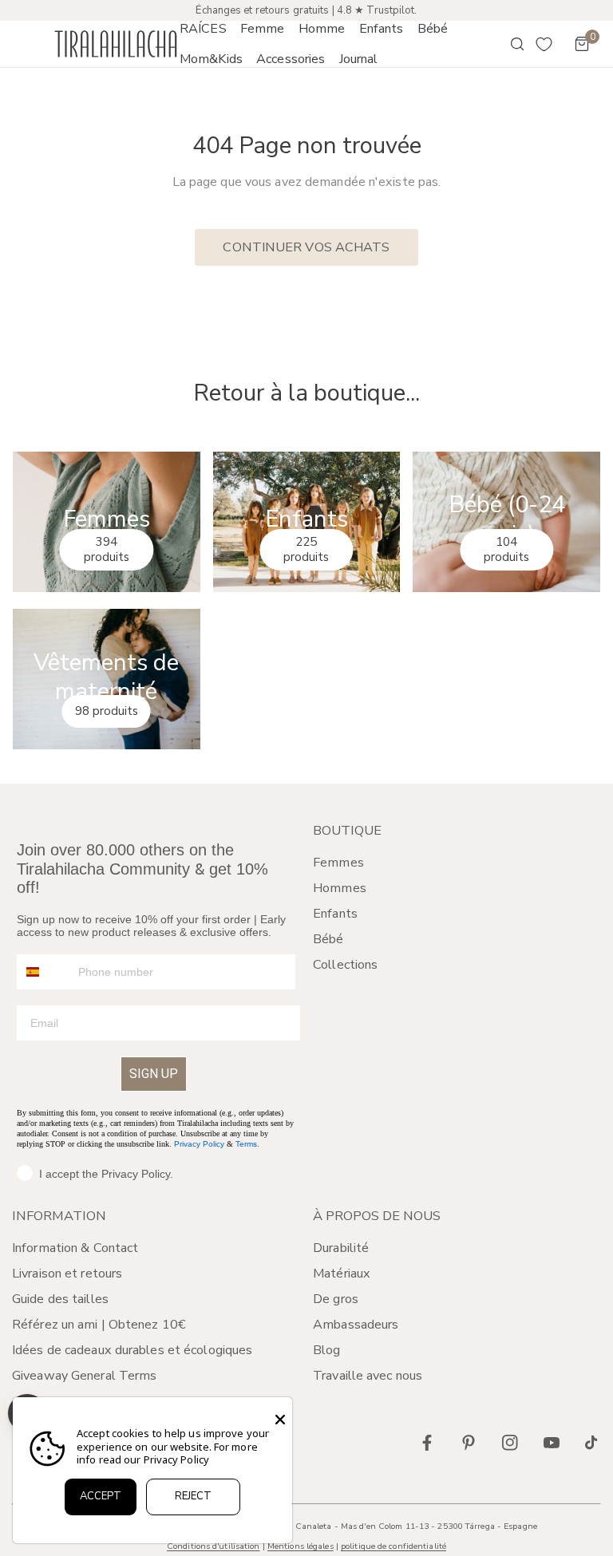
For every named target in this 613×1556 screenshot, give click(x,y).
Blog (326, 1350)
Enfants (335, 913)
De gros (335, 1299)
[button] (262, 29)
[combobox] (44, 972)
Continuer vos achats (306, 247)
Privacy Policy (199, 1143)
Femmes (338, 862)
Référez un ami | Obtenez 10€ (99, 1324)
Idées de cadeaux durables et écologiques (132, 1350)
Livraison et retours (67, 1273)
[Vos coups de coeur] (544, 44)
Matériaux (341, 1273)
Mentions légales (300, 1546)
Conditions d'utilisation (213, 1546)
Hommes (339, 888)
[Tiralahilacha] (116, 44)
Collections (345, 964)
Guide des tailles (60, 1299)
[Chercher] (506, 44)
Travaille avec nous (367, 1375)
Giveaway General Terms (84, 1375)
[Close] (280, 1419)
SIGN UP (153, 1073)
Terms (246, 1143)
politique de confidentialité (393, 1546)
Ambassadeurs (355, 1324)
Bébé (328, 939)
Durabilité (341, 1248)
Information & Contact (75, 1248)
